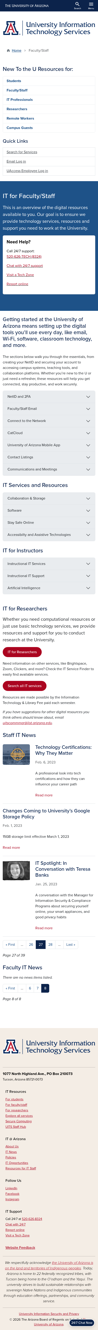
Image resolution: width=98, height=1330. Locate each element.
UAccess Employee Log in (27, 171)
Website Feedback (20, 1247)
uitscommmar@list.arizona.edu (27, 723)
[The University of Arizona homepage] (26, 5)
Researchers (17, 109)
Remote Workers (20, 118)
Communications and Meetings (32, 469)
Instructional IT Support (26, 576)
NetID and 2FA (19, 396)
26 (31, 944)
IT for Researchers (22, 652)
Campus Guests (20, 128)
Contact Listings (20, 457)
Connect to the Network (27, 421)
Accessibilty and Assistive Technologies (39, 534)
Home (16, 50)
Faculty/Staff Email (22, 408)
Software (15, 510)
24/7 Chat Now (81, 1323)
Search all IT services (24, 686)
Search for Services (22, 152)
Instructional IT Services (26, 564)
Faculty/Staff (17, 90)
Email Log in (16, 161)
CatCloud (15, 433)
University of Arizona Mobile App (34, 445)
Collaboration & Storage (26, 498)
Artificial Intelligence (24, 588)
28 (50, 944)
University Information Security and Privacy (49, 1314)
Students (14, 81)
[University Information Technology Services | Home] (49, 28)
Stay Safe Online (21, 522)
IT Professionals (20, 99)
